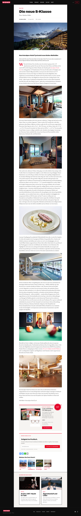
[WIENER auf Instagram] (77, 511)
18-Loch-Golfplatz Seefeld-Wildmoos (52, 349)
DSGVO (47, 511)
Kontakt (43, 511)
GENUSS (42, 2)
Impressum (38, 511)
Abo (34, 511)
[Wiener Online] (6, 2)
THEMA (31, 2)
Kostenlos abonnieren (52, 446)
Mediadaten (53, 511)
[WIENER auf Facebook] (75, 511)
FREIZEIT (36, 2)
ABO (77, 2)
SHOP (52, 2)
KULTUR (47, 2)
